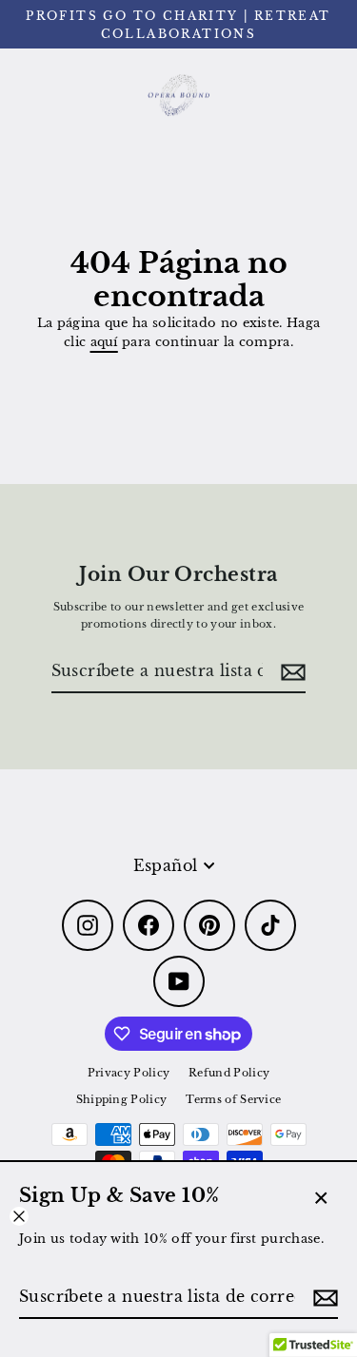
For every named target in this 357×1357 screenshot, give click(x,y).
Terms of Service (233, 1099)
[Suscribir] (322, 1298)
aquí (104, 342)
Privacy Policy (128, 1072)
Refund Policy (228, 1072)
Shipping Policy (122, 1099)
